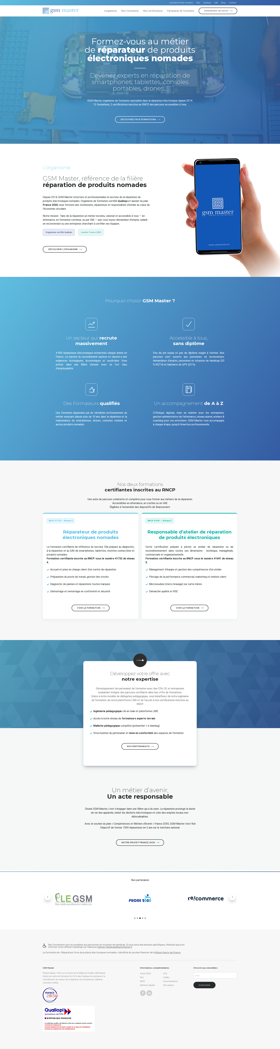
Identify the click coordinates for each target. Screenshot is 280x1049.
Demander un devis (216, 11)
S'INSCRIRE (204, 985)
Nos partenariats (138, 746)
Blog (223, 2)
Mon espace (168, 985)
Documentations (170, 981)
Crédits (166, 977)
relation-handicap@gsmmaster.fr (114, 947)
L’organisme (110, 10)
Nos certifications (153, 10)
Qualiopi (207, 2)
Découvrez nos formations (138, 119)
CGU (165, 973)
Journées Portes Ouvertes (181, 2)
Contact (232, 2)
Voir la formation (89, 608)
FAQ (198, 2)
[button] (134, 918)
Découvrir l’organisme (63, 249)
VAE (216, 2)
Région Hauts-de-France (168, 952)
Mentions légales (147, 985)
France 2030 (145, 973)
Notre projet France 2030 (138, 842)
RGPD (142, 981)
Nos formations (130, 10)
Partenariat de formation (180, 10)
